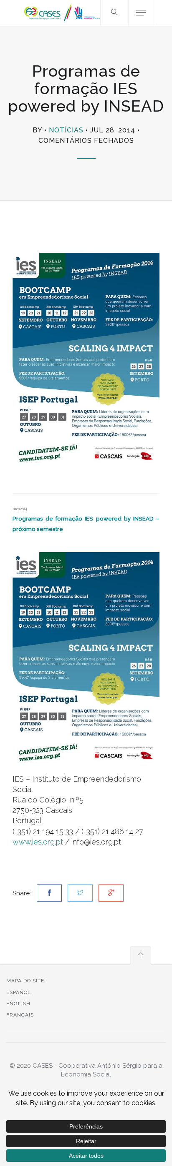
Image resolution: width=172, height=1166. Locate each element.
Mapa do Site (25, 981)
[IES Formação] (86, 658)
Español (18, 992)
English (18, 1004)
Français (20, 1015)
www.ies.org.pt (38, 841)
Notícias (66, 130)
